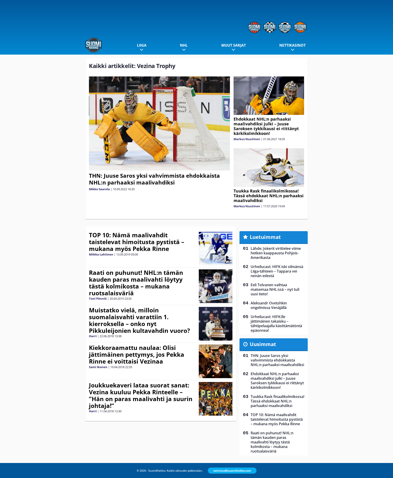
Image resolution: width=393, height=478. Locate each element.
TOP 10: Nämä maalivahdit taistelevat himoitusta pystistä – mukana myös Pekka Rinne (136, 242)
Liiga (141, 45)
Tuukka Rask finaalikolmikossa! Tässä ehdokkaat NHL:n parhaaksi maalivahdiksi (269, 195)
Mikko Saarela (99, 189)
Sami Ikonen (98, 367)
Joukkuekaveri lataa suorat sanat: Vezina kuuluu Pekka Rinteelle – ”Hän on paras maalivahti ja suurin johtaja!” (140, 395)
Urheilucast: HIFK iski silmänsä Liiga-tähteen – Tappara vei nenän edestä (277, 271)
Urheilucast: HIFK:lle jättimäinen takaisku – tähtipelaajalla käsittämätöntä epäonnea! (276, 323)
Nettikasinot (292, 45)
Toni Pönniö (98, 298)
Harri (93, 336)
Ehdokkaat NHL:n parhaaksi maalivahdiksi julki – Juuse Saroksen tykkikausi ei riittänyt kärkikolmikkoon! (266, 126)
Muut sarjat (233, 45)
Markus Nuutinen (247, 139)
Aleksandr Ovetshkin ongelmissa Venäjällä (269, 305)
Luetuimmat (265, 236)
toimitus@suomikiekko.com (232, 471)
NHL (184, 45)
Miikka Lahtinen (101, 254)
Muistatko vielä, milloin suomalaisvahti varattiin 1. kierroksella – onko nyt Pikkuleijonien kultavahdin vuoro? (139, 320)
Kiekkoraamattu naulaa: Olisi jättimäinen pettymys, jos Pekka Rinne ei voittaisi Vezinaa (136, 354)
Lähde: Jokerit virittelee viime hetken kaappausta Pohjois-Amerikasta (276, 253)
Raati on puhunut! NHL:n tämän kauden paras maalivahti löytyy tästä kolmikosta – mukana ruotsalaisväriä (136, 282)
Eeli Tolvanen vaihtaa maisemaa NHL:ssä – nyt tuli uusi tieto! (275, 289)
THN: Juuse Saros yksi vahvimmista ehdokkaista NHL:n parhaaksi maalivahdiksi (154, 179)
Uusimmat (263, 344)
